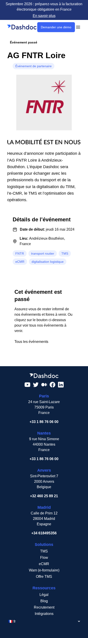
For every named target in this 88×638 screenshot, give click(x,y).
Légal (44, 595)
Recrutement (44, 607)
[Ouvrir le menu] (78, 27)
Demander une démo (56, 27)
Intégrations (44, 614)
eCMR (44, 564)
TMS (44, 551)
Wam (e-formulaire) (44, 570)
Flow (44, 557)
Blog (44, 601)
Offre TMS (44, 576)
